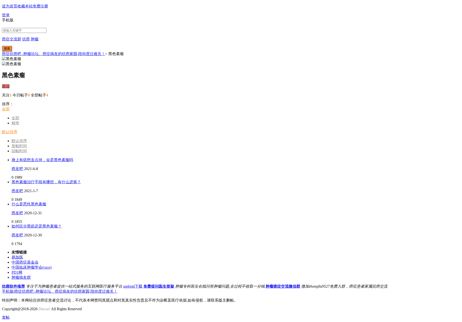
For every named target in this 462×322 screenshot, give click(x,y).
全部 (6, 109)
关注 (6, 86)
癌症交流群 (11, 39)
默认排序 (9, 132)
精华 (15, 123)
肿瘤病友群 (21, 277)
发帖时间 (19, 146)
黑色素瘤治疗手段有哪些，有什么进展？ (46, 182)
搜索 (7, 48)
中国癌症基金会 (25, 262)
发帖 (6, 317)
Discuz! (44, 309)
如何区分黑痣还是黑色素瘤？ (37, 226)
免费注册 (40, 6)
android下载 (132, 286)
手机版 (7, 291)
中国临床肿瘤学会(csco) (31, 267)
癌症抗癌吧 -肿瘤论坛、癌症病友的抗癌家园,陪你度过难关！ (53, 54)
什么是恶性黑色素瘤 (29, 204)
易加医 (17, 257)
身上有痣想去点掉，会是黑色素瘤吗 (42, 160)
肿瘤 (34, 39)
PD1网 (17, 272)
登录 (6, 15)
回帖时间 (19, 151)
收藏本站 (25, 6)
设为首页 (9, 6)
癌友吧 (17, 169)
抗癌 (26, 39)
